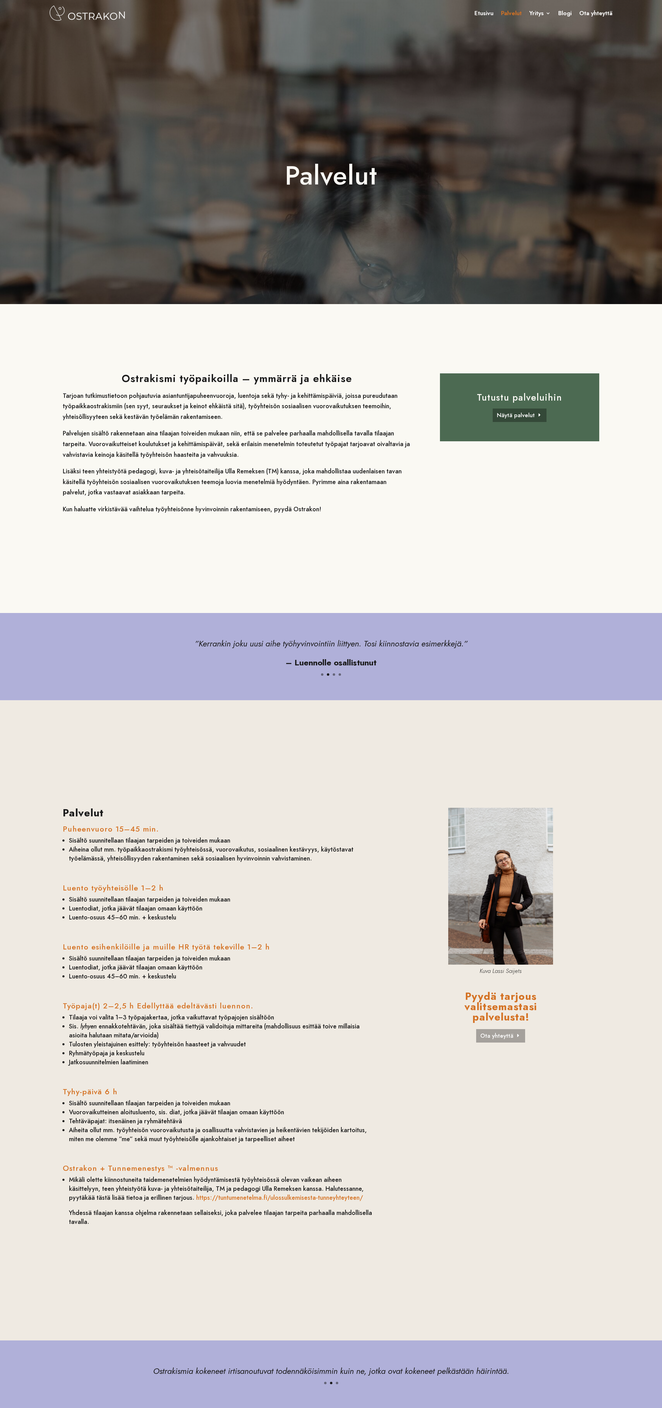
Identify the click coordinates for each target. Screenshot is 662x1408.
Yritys (536, 13)
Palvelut (511, 13)
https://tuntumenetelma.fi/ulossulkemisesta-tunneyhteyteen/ (279, 1197)
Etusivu (483, 13)
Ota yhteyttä (595, 13)
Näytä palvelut (516, 415)
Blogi (565, 13)
